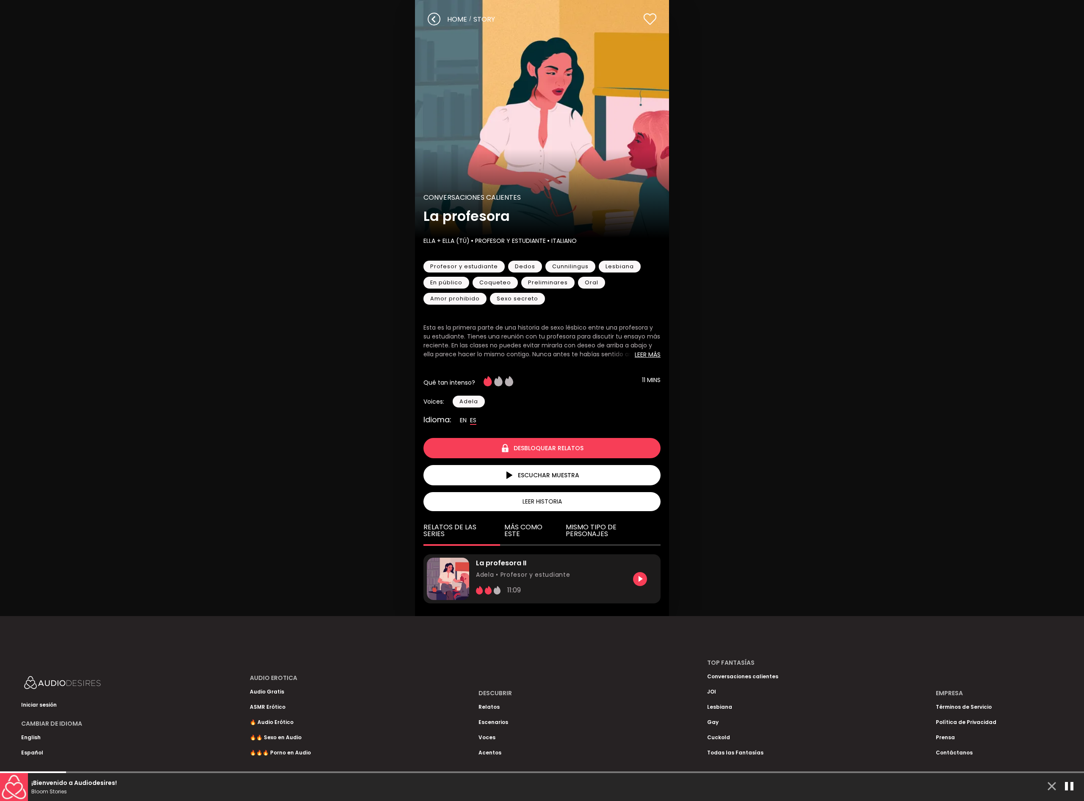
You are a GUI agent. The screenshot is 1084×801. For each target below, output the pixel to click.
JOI (711, 691)
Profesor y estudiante (510, 241)
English (31, 737)
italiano (564, 241)
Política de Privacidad (966, 722)
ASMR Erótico (267, 706)
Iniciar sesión (39, 704)
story (484, 19)
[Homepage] (84, 684)
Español (32, 752)
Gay (713, 722)
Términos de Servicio (964, 706)
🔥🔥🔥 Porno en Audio (280, 752)
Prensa (945, 737)
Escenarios (493, 722)
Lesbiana (719, 706)
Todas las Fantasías (735, 752)
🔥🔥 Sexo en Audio (275, 737)
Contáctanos (954, 752)
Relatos (489, 706)
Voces (486, 737)
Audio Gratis (267, 691)
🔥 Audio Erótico (271, 722)
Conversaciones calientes (472, 197)
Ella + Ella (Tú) (446, 241)
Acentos (489, 752)
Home (457, 19)
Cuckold (718, 737)
